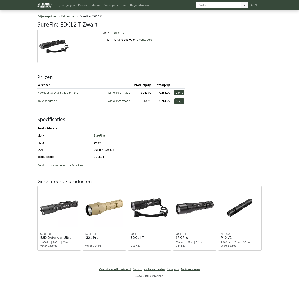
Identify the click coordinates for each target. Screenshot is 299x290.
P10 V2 (227, 236)
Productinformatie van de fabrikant (60, 165)
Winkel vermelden (154, 269)
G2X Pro (91, 236)
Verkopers (111, 5)
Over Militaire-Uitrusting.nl (115, 269)
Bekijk (179, 92)
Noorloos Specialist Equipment (57, 93)
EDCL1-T (137, 236)
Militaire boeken (190, 269)
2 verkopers (144, 39)
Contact (137, 269)
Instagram (173, 269)
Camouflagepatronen (135, 5)
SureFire (119, 33)
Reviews (83, 5)
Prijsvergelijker (65, 5)
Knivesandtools (47, 101)
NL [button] (256, 5)
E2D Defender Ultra (55, 236)
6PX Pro (182, 236)
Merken (96, 5)
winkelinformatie (119, 93)
